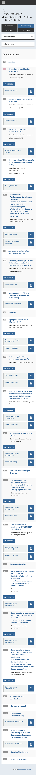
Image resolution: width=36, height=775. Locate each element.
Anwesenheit (26, 30)
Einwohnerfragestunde (19, 759)
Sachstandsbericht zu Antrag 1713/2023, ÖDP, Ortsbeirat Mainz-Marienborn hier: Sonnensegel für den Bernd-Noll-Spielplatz (22, 618)
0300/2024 (10, 228)
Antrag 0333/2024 (11, 90)
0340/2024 (10, 447)
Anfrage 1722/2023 (11, 555)
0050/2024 (10, 634)
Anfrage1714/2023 (11, 516)
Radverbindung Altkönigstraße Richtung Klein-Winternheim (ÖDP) (21, 162)
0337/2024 (10, 179)
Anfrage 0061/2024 (11, 348)
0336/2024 (10, 410)
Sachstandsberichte (18, 564)
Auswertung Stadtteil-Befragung (12, 242)
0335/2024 (10, 114)
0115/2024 (10, 597)
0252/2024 (10, 681)
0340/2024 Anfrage (11, 462)
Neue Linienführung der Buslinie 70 (13, 151)
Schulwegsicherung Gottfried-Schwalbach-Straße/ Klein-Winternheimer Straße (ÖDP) (21, 262)
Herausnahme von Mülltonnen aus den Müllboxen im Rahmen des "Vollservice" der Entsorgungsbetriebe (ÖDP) (21, 485)
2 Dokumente (9, 44)
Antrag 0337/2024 (11, 186)
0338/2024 (10, 278)
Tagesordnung (26, 26)
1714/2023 (10, 501)
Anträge (11, 62)
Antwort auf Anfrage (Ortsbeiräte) (12, 341)
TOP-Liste (9, 30)
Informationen (9, 26)
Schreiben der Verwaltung (14, 721)
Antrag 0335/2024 (11, 120)
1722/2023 (10, 541)
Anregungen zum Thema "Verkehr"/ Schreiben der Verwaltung (19, 295)
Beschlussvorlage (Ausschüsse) (11, 604)
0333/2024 (10, 84)
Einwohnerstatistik (18, 706)
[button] (31, 91)
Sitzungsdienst (24, 769)
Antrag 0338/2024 (11, 284)
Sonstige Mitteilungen (19, 752)
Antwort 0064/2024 (11, 375)
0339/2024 (10, 144)
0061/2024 (10, 333)
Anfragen (12, 312)
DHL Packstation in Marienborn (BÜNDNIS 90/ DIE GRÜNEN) (21, 526)
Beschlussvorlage (11, 234)
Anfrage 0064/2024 (11, 382)
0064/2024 (10, 369)
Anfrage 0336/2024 (11, 424)
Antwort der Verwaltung (13, 304)
